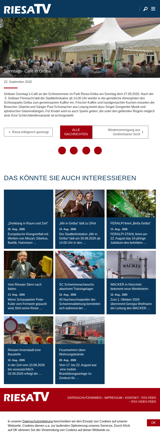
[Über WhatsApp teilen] (86, 150)
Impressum (113, 397)
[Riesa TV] (27, 9)
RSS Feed (148, 397)
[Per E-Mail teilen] (98, 150)
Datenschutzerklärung (37, 421)
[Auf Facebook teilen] (62, 150)
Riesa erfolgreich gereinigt (30, 132)
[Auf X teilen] (74, 150)
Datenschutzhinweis (85, 397)
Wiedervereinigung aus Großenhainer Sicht (124, 132)
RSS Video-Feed (143, 401)
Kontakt (132, 397)
